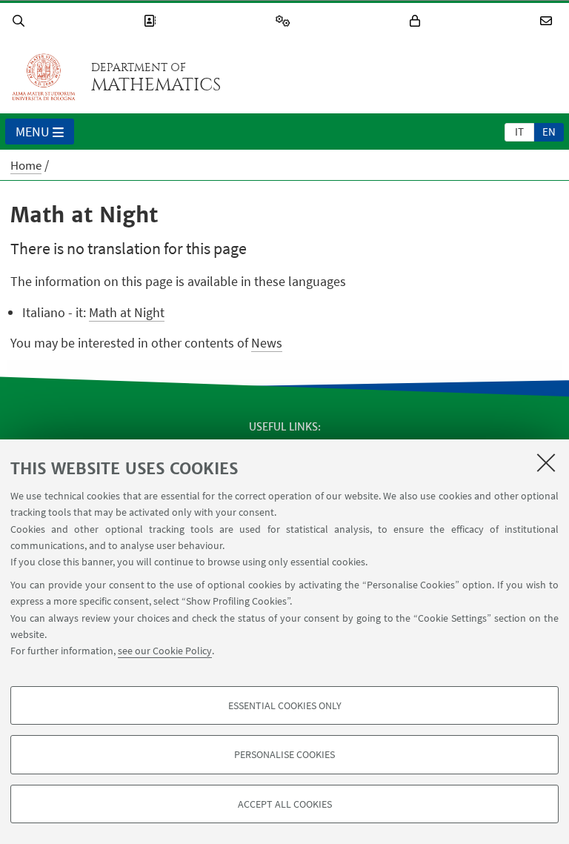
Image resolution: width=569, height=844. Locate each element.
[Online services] (285, 21)
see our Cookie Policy (165, 650)
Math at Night (126, 312)
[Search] (21, 21)
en (549, 131)
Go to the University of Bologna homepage (43, 77)
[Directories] (152, 21)
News (266, 342)
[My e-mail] (548, 21)
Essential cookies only (285, 705)
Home (25, 165)
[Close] (546, 462)
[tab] (519, 131)
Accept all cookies (285, 804)
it (519, 131)
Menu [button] (33, 131)
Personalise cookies (284, 754)
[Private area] (417, 21)
